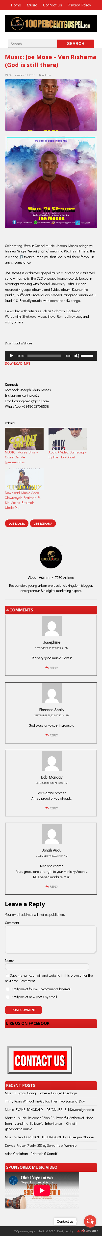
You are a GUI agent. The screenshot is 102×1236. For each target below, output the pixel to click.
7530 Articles (64, 577)
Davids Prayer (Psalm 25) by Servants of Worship (40, 1145)
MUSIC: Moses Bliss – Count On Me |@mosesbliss (21, 457)
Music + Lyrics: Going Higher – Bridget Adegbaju (41, 1093)
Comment (12, 922)
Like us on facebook (28, 1023)
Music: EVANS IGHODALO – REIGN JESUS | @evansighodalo (49, 1109)
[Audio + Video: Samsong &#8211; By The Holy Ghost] (68, 439)
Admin (46, 75)
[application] (51, 356)
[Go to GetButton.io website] (90, 1231)
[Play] (11, 355)
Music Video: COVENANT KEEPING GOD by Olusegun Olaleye (49, 1137)
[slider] (88, 355)
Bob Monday (51, 777)
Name (9, 960)
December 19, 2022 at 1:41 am (52, 855)
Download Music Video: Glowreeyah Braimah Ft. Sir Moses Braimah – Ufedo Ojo (23, 500)
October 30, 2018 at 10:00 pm (52, 783)
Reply (54, 667)
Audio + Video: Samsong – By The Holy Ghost (67, 454)
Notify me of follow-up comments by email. (41, 989)
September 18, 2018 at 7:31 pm (51, 648)
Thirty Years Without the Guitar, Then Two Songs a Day (45, 1101)
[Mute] (76, 355)
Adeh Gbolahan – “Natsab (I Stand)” (31, 1153)
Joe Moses (17, 523)
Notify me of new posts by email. (34, 996)
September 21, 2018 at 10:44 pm (51, 715)
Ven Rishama (43, 523)
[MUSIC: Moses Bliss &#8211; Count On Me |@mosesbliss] (24, 439)
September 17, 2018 (22, 75)
